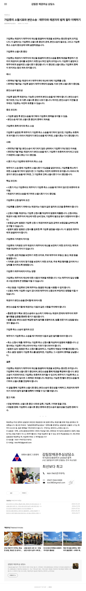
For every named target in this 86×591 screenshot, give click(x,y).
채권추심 (9, 500)
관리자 (50, 587)
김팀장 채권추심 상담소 (43, 4)
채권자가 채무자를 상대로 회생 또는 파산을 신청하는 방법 (22, 513)
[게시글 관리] (17, 493)
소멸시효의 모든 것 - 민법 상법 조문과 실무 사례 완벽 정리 (22, 506)
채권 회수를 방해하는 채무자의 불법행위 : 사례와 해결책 (22, 511)
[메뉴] (5, 4)
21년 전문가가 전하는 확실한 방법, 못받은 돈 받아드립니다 (22, 504)
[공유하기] (14, 493)
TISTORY (43, 587)
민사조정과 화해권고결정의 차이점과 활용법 (18, 508)
